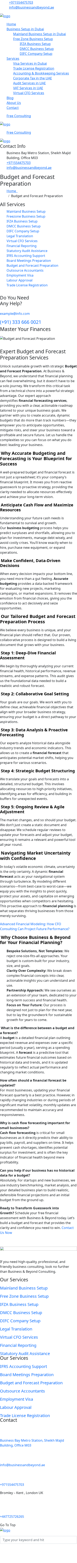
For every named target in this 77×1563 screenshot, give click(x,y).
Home (11, 24)
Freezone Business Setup (26, 216)
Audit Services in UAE (29, 83)
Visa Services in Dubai (30, 63)
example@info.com (15, 313)
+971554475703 (21, 2)
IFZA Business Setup (35, 44)
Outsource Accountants (25, 270)
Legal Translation (20, 236)
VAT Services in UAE (28, 88)
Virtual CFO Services (28, 93)
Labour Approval (19, 280)
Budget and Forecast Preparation (32, 265)
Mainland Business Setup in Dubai (39, 34)
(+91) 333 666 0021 (20, 322)
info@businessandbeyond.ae (31, 7)
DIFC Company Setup (36, 53)
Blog (10, 98)
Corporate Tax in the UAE (32, 78)
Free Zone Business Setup (33, 39)
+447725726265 (12, 1516)
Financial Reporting (22, 246)
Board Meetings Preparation (29, 260)
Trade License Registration (33, 68)
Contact (13, 107)
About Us (14, 103)
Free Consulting (19, 116)
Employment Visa (20, 275)
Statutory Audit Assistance (27, 250)
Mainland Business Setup (26, 211)
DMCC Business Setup (37, 48)
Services (13, 58)
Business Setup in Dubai (25, 29)
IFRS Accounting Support (26, 255)
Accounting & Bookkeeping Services (41, 73)
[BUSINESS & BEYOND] (5, 15)
